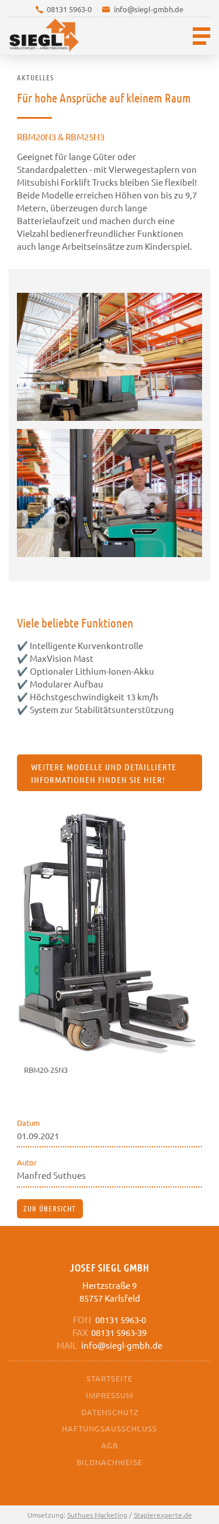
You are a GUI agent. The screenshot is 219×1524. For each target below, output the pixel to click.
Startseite (109, 1378)
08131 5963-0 (69, 9)
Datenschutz (109, 1412)
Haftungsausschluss (109, 1428)
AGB (109, 1445)
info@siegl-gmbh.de (148, 9)
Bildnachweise (109, 1462)
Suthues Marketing (97, 1514)
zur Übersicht (49, 1208)
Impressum (109, 1395)
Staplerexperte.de (163, 1514)
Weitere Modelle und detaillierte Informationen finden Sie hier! (103, 773)
